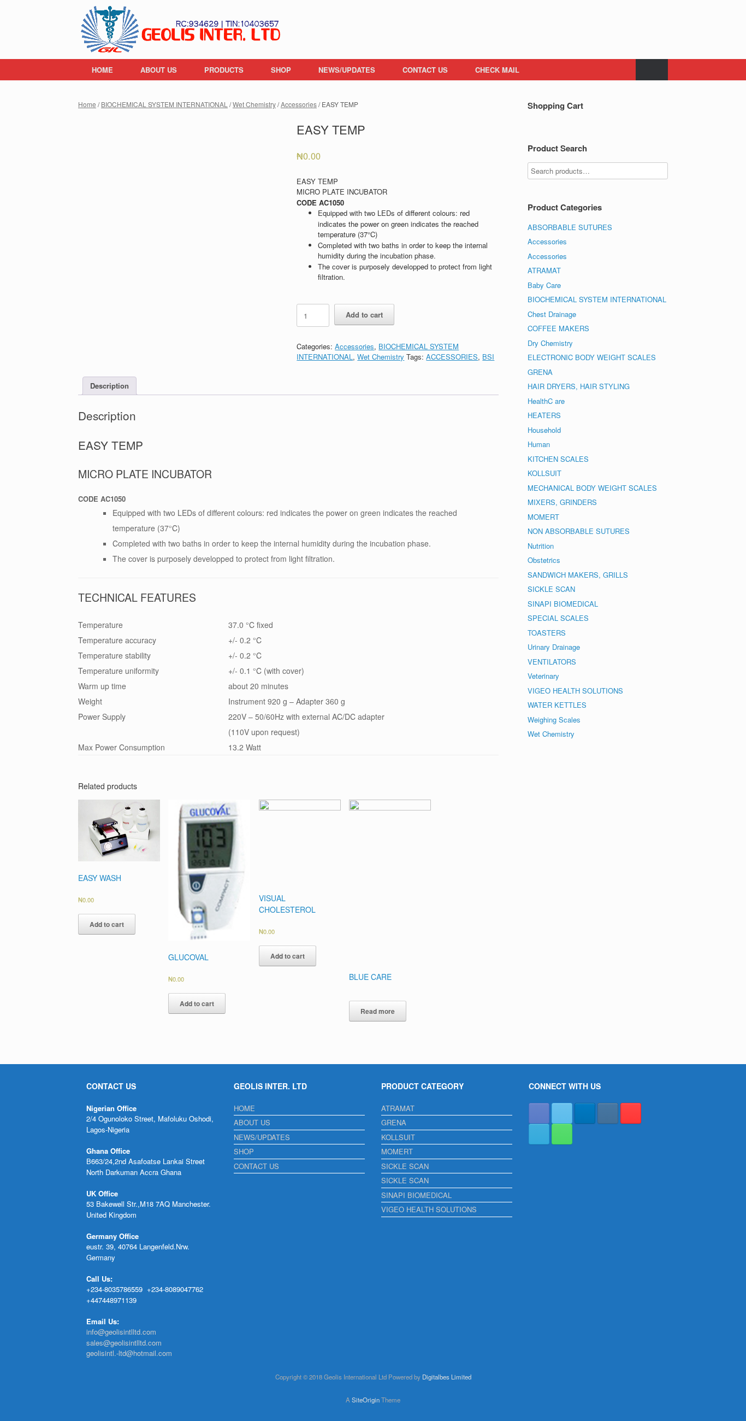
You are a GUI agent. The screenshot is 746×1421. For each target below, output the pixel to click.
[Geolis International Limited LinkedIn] (585, 1113)
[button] (652, 69)
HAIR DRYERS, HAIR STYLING (579, 386)
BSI (488, 356)
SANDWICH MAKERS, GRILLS (578, 574)
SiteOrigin (366, 1399)
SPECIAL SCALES (558, 618)
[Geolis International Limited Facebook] (539, 1113)
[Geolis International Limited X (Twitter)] (562, 1113)
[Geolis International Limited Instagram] (607, 1113)
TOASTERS (547, 632)
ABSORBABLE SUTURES (570, 227)
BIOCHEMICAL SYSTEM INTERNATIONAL (164, 104)
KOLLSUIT (544, 473)
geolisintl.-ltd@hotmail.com (129, 1353)
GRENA (540, 372)
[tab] (109, 386)
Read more (377, 1011)
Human (539, 444)
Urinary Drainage (554, 647)
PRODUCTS (224, 69)
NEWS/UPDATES (346, 69)
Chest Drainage (552, 314)
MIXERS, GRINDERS (562, 502)
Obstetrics (544, 560)
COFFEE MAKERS (558, 328)
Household (544, 430)
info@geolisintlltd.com (121, 1331)
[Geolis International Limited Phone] (562, 1134)
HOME (102, 69)
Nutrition (541, 546)
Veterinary (543, 676)
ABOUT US (158, 69)
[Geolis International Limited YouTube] (630, 1113)
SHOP (281, 69)
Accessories (299, 104)
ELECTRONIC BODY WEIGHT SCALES (592, 357)
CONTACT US (425, 69)
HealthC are (546, 401)
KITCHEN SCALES (558, 459)
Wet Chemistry (254, 104)
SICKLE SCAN (551, 589)
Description (109, 385)
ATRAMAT (544, 270)
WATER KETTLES (557, 705)
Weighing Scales (554, 719)
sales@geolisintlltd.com (124, 1342)
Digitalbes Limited (446, 1376)
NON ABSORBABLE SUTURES (579, 531)
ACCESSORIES (452, 356)
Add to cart (364, 314)
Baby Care (544, 285)
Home (87, 104)
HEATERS (544, 415)
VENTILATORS (552, 661)
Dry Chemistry (550, 343)
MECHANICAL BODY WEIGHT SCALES (592, 488)
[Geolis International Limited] (181, 29)
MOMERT (543, 517)
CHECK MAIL (497, 69)
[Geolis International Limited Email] (539, 1134)
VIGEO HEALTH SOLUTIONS (575, 690)
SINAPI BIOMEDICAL (563, 603)
